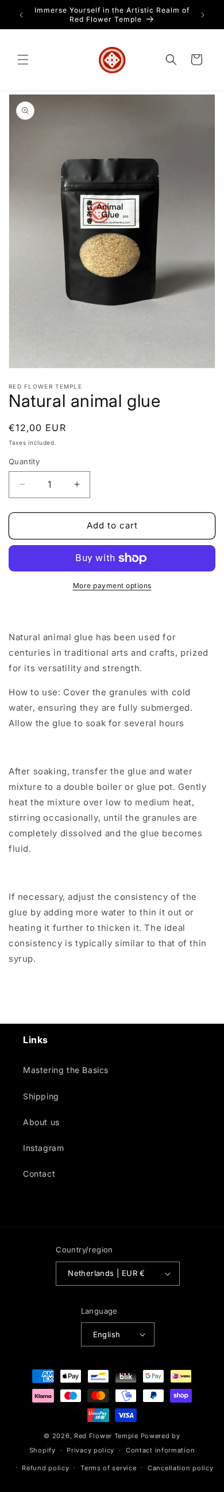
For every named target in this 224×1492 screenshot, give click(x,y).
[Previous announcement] (21, 15)
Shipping (41, 1096)
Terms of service (108, 1468)
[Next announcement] (202, 15)
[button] (23, 59)
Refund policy (45, 1468)
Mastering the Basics (66, 1070)
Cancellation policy (180, 1468)
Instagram (43, 1148)
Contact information (160, 1450)
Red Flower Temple (106, 1436)
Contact (39, 1173)
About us (41, 1122)
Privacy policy (90, 1450)
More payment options (112, 585)
